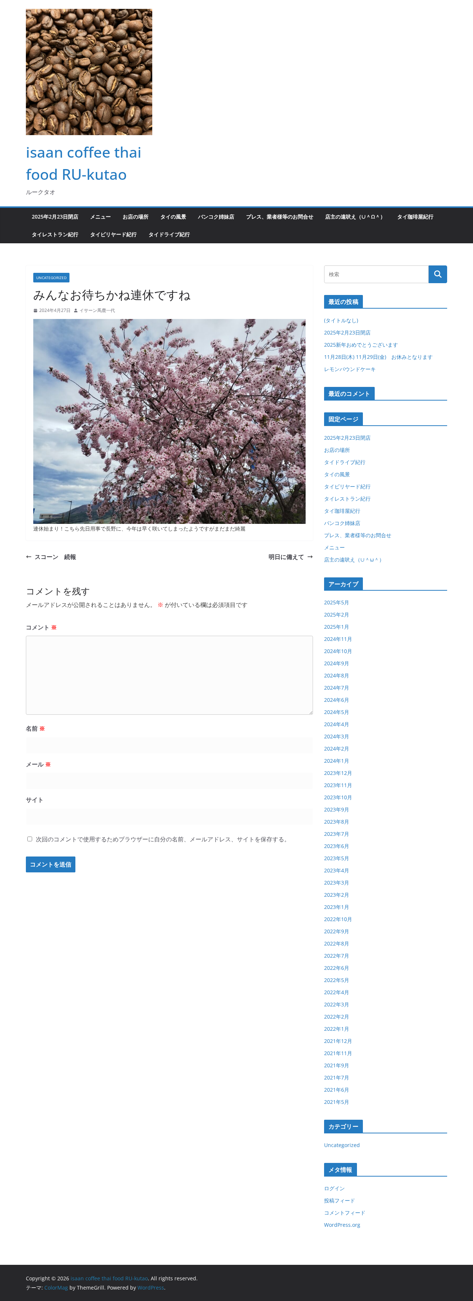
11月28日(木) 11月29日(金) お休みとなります (378, 356)
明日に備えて (286, 557)
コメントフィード (344, 1212)
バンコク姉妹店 (216, 216)
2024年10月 (338, 651)
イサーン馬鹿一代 (97, 310)
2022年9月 (336, 931)
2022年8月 (336, 943)
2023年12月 (338, 772)
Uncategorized (51, 277)
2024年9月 (336, 663)
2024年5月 (336, 711)
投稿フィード (339, 1200)
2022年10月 (338, 919)
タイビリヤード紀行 (113, 234)
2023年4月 (336, 870)
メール (38, 764)
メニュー (100, 216)
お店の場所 (136, 216)
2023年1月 (336, 906)
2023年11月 (338, 785)
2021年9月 (336, 1065)
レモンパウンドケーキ (350, 369)
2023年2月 (336, 894)
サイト (35, 800)
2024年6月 (336, 699)
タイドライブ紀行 (169, 234)
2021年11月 (338, 1053)
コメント (41, 627)
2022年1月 (336, 1028)
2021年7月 (336, 1077)
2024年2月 (336, 748)
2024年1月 (336, 760)
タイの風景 (173, 216)
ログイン (334, 1188)
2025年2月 (336, 614)
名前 (35, 728)
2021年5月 (336, 1101)
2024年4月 (336, 724)
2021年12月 (338, 1040)
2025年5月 (336, 602)
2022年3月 (336, 1004)
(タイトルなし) (341, 320)
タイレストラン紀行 (55, 234)
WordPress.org (342, 1224)
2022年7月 (336, 955)
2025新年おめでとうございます (361, 344)
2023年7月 (336, 833)
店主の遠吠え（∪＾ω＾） (355, 216)
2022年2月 (336, 1016)
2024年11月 (338, 638)
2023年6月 (336, 845)
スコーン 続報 (55, 557)
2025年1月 (336, 626)
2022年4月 (336, 992)
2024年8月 (336, 675)
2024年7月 (336, 687)
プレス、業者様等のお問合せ (279, 216)
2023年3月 (336, 882)
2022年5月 (336, 980)
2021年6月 (336, 1089)
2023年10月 (338, 797)
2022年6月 (336, 967)
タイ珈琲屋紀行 (415, 216)
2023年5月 (336, 858)
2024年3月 (336, 736)
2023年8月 (336, 821)
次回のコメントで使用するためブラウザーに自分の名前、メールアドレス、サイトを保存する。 (163, 839)
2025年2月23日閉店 (55, 216)
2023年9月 (336, 809)
